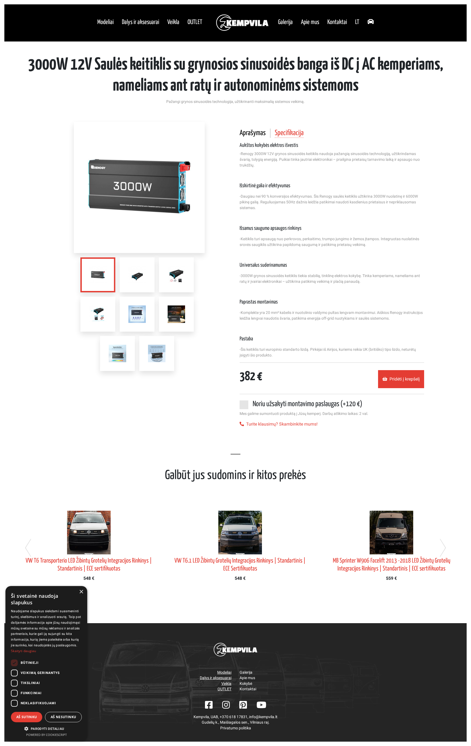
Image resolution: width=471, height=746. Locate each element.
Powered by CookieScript (46, 735)
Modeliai (105, 22)
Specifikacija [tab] (289, 133)
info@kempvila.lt (263, 717)
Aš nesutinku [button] (63, 717)
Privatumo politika (235, 728)
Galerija (285, 22)
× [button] (81, 592)
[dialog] (46, 663)
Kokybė (246, 683)
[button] (46, 728)
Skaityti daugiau (23, 651)
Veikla (173, 22)
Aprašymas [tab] (253, 133)
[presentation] (28, 548)
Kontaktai (337, 22)
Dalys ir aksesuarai (140, 22)
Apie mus (310, 22)
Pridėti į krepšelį (405, 379)
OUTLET (195, 22)
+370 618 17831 (233, 717)
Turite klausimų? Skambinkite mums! (282, 424)
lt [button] (357, 22)
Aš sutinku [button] (26, 717)
